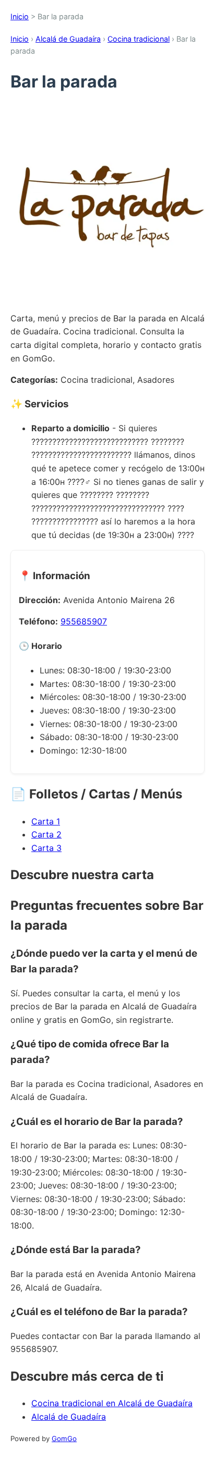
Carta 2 (46, 834)
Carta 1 (45, 821)
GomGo (64, 1438)
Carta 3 (46, 848)
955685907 (84, 621)
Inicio (19, 16)
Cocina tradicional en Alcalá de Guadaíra (112, 1403)
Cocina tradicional (139, 38)
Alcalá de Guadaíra (68, 38)
